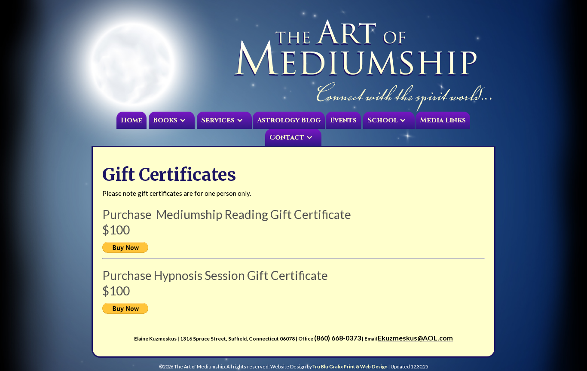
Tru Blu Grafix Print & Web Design (350, 366)
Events (343, 120)
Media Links (443, 120)
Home (131, 120)
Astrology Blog (289, 120)
